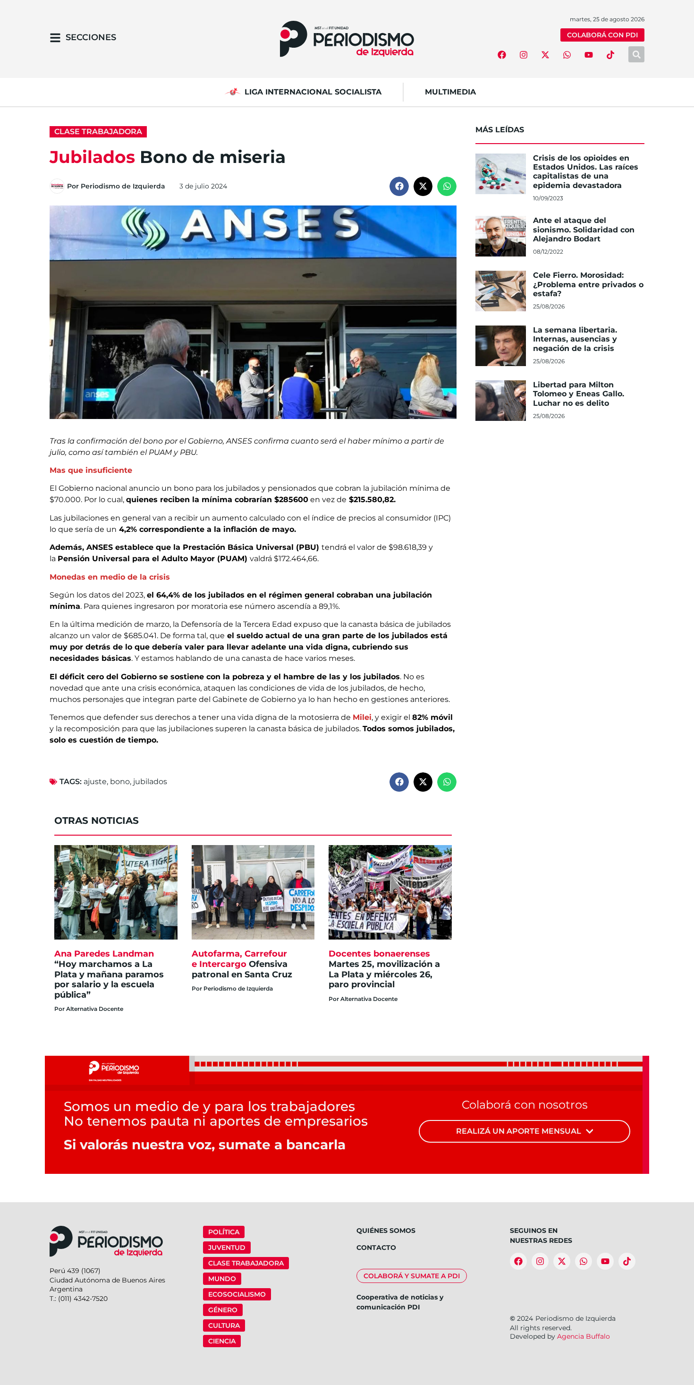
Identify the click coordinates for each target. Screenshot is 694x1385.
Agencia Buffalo (583, 1336)
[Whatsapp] (567, 54)
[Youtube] (588, 54)
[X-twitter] (545, 54)
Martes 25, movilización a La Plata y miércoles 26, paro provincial (384, 969)
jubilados (150, 781)
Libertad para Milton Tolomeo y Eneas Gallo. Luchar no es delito (578, 393)
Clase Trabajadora (98, 131)
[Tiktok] (610, 54)
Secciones (91, 37)
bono (120, 781)
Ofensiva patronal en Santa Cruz (243, 964)
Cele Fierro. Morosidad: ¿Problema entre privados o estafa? (588, 284)
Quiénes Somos (385, 1230)
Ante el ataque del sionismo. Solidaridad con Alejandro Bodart (584, 229)
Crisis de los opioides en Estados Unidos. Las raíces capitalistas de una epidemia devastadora (585, 172)
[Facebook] (501, 54)
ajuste (95, 781)
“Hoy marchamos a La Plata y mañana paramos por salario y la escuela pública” (109, 974)
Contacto (376, 1247)
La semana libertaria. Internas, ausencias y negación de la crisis (575, 338)
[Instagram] (523, 54)
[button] (399, 186)
